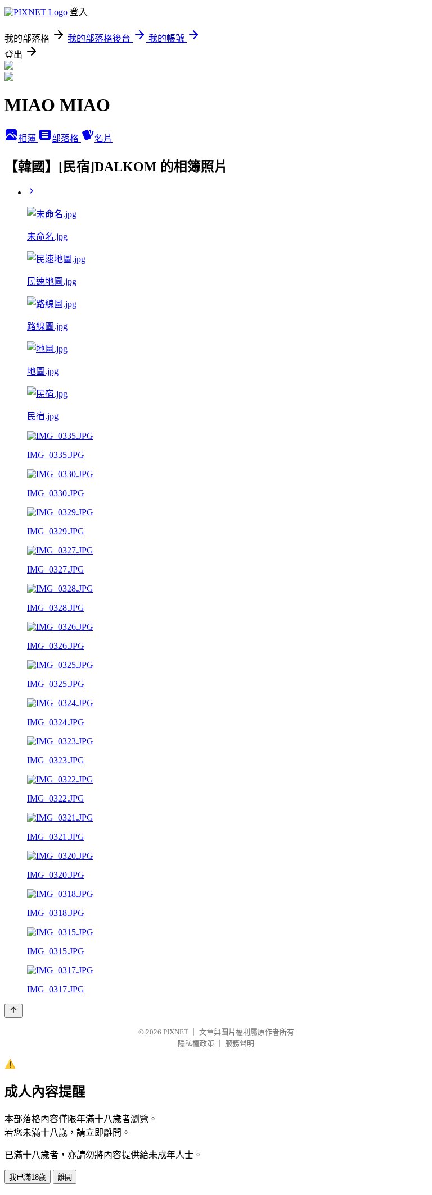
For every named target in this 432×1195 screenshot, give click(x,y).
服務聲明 (239, 1043)
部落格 (66, 138)
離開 (64, 1177)
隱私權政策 (196, 1043)
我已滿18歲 (27, 1177)
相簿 (28, 138)
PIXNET (175, 1032)
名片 (103, 138)
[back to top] (13, 1011)
